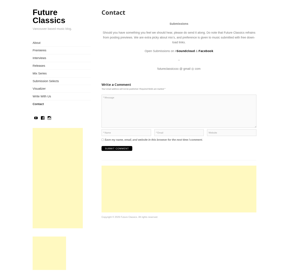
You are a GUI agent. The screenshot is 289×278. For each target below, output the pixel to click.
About (36, 42)
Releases (39, 65)
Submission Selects (46, 81)
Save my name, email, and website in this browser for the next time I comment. (154, 139)
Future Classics (49, 16)
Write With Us (42, 96)
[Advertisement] (58, 178)
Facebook (206, 51)
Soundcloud (186, 51)
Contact (38, 104)
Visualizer (39, 88)
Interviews (39, 58)
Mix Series (40, 73)
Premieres (39, 50)
